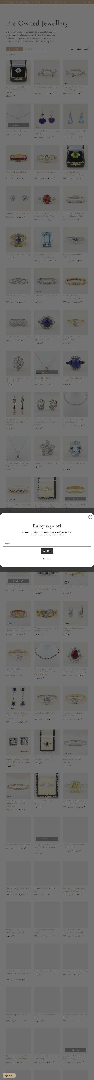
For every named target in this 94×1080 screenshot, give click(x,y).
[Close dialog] (90, 517)
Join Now (47, 551)
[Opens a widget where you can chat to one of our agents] (9, 1076)
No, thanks (47, 558)
